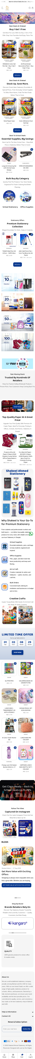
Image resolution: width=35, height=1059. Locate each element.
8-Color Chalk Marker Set (9, 739)
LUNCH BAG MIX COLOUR (26, 739)
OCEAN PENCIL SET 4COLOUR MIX (25, 709)
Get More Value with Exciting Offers (16, 873)
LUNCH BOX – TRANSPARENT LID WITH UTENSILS (9, 710)
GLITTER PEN (26, 251)
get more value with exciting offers (16, 885)
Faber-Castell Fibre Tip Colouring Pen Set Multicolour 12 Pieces (25, 168)
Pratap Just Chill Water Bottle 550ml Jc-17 (9, 766)
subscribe (26, 1029)
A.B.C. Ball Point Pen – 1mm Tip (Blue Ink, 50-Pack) (9, 253)
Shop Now (17, 407)
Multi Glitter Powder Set (26, 122)
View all (17, 75)
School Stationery (10, 207)
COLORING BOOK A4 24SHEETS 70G (25, 682)
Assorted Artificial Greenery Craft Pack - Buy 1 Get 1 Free (26, 66)
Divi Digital (28, 1048)
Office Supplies (26, 207)
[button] (2, 8)
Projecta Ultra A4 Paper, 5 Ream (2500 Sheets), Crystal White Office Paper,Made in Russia (9, 456)
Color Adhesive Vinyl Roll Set (9, 122)
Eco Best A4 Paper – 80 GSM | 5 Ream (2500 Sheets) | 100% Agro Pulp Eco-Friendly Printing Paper (25, 457)
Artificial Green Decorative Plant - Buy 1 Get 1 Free (9, 66)
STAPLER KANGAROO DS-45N (9, 167)
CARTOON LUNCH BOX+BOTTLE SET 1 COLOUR (25, 767)
